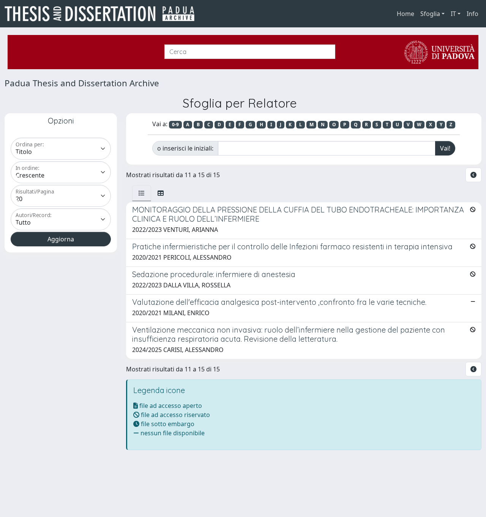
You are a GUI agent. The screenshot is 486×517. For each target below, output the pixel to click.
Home (405, 14)
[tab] (141, 193)
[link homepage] (102, 14)
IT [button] (453, 14)
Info (472, 14)
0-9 (175, 124)
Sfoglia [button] (430, 14)
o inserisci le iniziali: (185, 148)
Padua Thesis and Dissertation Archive (82, 83)
